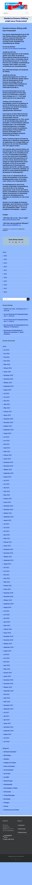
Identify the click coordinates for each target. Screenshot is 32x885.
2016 (5, 292)
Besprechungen (8, 781)
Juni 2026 (7, 353)
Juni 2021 (7, 571)
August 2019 (7, 651)
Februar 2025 (8, 411)
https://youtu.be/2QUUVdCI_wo (12, 225)
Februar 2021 (8, 585)
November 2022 (8, 509)
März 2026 (7, 364)
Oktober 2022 (8, 513)
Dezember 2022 (8, 506)
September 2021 (9, 560)
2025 (5, 259)
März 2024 (7, 451)
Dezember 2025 (8, 375)
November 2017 (8, 705)
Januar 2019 (7, 676)
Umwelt (6, 806)
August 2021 (7, 564)
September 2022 (9, 517)
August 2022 (7, 520)
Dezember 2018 (8, 680)
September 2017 (9, 709)
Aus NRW (6, 777)
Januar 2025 (7, 415)
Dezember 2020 (8, 593)
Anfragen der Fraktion (10, 762)
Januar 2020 (7, 633)
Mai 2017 (6, 716)
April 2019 (7, 665)
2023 (5, 266)
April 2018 (7, 698)
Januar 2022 (7, 546)
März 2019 (7, 669)
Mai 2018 (6, 694)
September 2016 (9, 731)
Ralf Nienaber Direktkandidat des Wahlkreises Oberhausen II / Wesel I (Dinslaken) (14, 332)
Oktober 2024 (8, 426)
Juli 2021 (6, 567)
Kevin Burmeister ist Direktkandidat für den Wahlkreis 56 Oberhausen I (16, 326)
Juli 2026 (6, 350)
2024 (5, 263)
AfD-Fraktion (7, 755)
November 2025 (8, 379)
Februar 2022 (8, 542)
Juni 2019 (7, 658)
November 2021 (8, 553)
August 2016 (7, 734)
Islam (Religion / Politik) (10, 788)
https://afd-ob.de (9, 839)
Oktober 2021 (8, 556)
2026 (5, 256)
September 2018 (9, 691)
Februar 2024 (8, 455)
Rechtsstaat (7, 799)
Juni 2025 (7, 397)
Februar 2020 (8, 629)
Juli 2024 (6, 437)
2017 (5, 288)
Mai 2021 (6, 575)
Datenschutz (21, 829)
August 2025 (7, 390)
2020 (5, 277)
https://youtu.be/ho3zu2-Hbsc (11, 220)
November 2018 (8, 683)
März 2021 (7, 582)
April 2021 (7, 578)
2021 (5, 274)
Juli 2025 (6, 393)
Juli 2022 (6, 524)
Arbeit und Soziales (9, 766)
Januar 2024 (7, 459)
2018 (5, 285)
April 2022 (7, 535)
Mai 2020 (6, 618)
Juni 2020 (7, 614)
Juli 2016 (6, 738)
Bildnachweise (22, 832)
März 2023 (7, 495)
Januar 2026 (7, 372)
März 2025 (7, 408)
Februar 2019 (8, 672)
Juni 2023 (7, 484)
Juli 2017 (6, 712)
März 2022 (7, 538)
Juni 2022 (7, 527)
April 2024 (7, 448)
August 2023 (7, 477)
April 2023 (7, 491)
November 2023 (8, 466)
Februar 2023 (8, 498)
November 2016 (8, 727)
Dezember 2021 (8, 549)
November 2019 (8, 640)
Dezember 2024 (8, 419)
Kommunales (7, 792)
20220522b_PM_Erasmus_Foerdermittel (14, 48)
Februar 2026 (8, 368)
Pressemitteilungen (9, 795)
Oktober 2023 (8, 469)
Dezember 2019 (8, 636)
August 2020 (7, 607)
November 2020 (8, 596)
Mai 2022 (6, 531)
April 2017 (7, 720)
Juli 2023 (6, 480)
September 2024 (9, 430)
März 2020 (7, 625)
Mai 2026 (6, 357)
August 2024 (7, 433)
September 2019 (9, 647)
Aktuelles (6, 759)
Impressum (21, 825)
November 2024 (8, 422)
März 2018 (7, 701)
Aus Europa (7, 773)
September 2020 (9, 604)
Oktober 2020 (8, 600)
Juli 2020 (6, 611)
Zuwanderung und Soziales (11, 810)
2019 (5, 281)
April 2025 (7, 404)
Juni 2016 (7, 741)
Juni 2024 (7, 440)
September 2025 (9, 386)
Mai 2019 (6, 662)
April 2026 (7, 361)
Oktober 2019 (8, 643)
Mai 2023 (6, 488)
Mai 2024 (6, 444)
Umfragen (6, 802)
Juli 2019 (6, 654)
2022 (5, 270)
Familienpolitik (8, 784)
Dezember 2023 (8, 462)
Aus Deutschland (14, 229)
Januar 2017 (7, 723)
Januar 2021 (7, 589)
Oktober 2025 (8, 382)
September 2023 (9, 473)
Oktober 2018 (8, 687)
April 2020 (7, 622)
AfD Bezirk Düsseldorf (10, 752)
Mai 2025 (6, 401)
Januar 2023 (7, 502)
